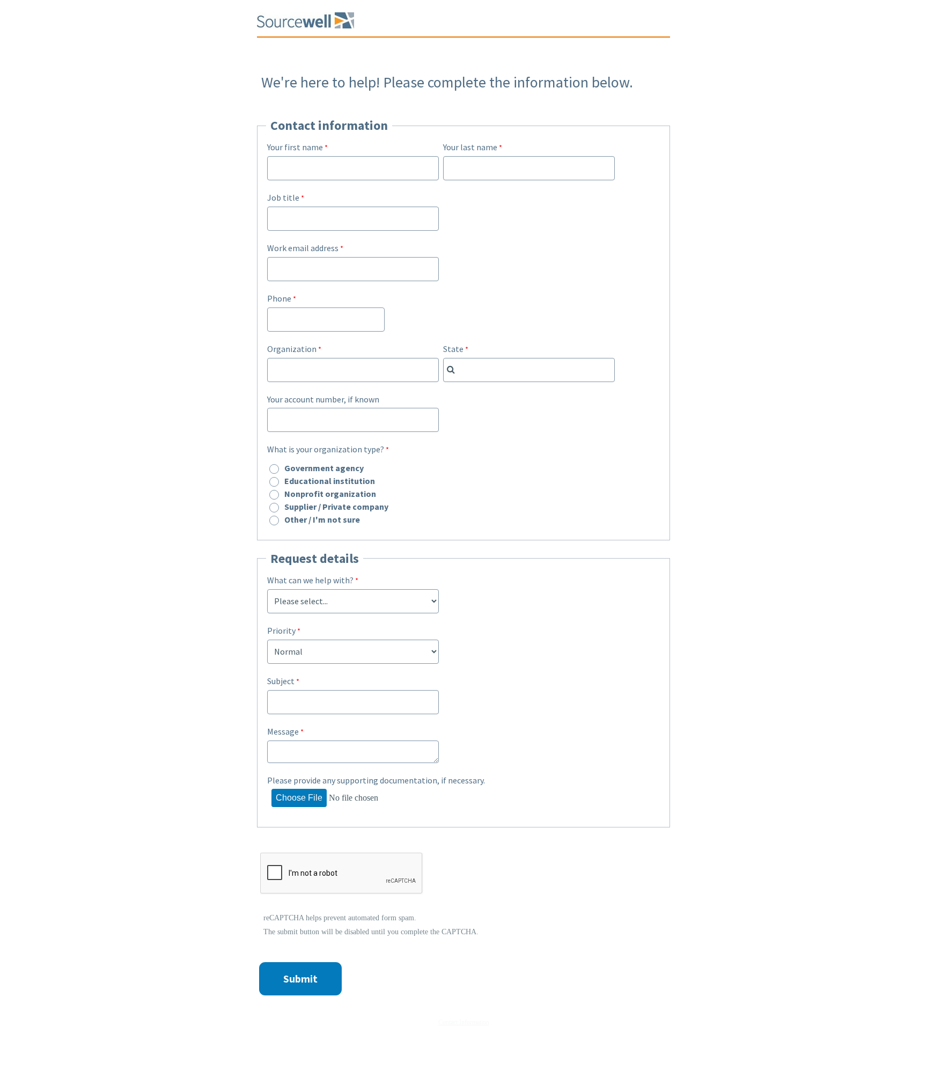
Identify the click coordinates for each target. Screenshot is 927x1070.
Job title (283, 197)
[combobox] (529, 370)
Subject (281, 681)
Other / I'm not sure (322, 519)
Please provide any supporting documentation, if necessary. (376, 780)
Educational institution (329, 480)
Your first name (295, 147)
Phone (279, 298)
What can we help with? (310, 580)
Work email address (303, 248)
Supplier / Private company (336, 506)
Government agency (324, 468)
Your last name (470, 147)
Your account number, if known (323, 399)
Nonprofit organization (330, 493)
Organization (292, 348)
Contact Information (463, 1022)
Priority (281, 630)
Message (283, 731)
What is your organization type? (325, 449)
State (453, 348)
